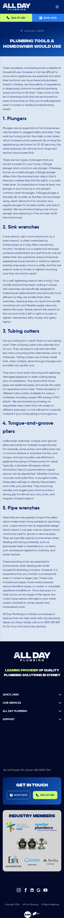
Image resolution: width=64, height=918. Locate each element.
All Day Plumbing (30, 904)
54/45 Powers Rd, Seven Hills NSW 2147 (27, 770)
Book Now (20, 795)
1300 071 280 (18, 17)
